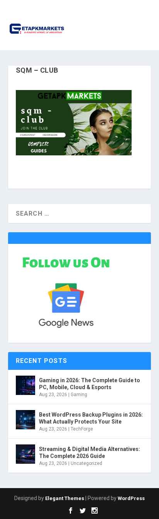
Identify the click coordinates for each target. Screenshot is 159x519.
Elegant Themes (64, 498)
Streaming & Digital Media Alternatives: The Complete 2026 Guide (89, 452)
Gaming (79, 394)
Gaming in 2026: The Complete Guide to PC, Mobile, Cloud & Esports (89, 383)
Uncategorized (86, 463)
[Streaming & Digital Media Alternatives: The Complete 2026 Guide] (25, 454)
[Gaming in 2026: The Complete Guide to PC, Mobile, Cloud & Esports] (25, 385)
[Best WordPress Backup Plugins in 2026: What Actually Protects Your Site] (25, 419)
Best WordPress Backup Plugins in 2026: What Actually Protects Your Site (91, 418)
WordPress (131, 498)
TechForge (82, 429)
